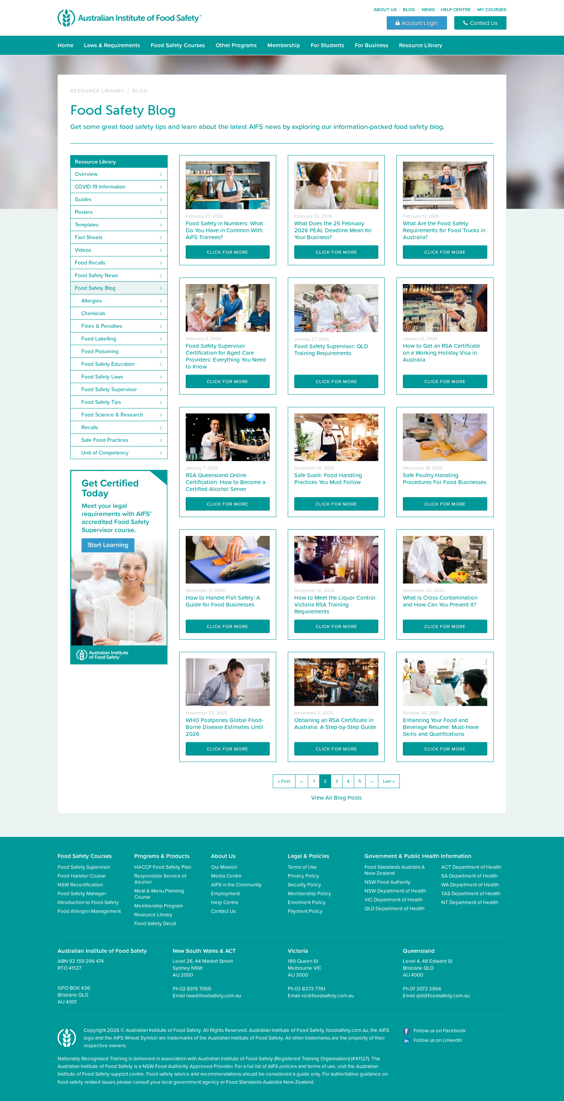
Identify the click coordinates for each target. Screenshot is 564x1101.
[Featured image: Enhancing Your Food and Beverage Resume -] (445, 682)
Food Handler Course (82, 875)
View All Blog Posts (336, 798)
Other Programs (236, 45)
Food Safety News (96, 275)
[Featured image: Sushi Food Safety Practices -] (336, 437)
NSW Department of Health (395, 890)
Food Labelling (98, 338)
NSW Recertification (80, 884)
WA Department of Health (470, 884)
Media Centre (226, 875)
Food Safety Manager (82, 893)
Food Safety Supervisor (109, 389)
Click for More (227, 252)
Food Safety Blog (95, 288)
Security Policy (304, 884)
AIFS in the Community (236, 884)
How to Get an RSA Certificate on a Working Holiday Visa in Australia (441, 353)
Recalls (89, 427)
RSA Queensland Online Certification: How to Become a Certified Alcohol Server (226, 482)
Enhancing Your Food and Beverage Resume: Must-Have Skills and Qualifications (441, 727)
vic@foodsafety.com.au (327, 995)
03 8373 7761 (310, 988)
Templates (87, 224)
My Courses (491, 9)
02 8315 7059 (195, 988)
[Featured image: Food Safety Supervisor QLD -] (336, 307)
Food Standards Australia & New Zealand (394, 869)
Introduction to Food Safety (88, 902)
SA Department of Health (469, 875)
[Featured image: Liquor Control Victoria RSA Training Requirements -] (336, 559)
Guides (83, 199)
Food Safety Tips (101, 402)
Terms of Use (302, 866)
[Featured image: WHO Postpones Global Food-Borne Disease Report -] (228, 682)
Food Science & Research (112, 414)
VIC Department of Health (393, 899)
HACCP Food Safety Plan (162, 866)
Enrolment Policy (307, 902)
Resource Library (420, 45)
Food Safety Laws (102, 376)
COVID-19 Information (100, 186)
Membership (283, 45)
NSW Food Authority (387, 881)
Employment (225, 893)
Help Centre (456, 9)
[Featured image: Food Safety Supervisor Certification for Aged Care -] (228, 307)
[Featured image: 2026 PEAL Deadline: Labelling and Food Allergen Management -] (336, 185)
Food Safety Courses (178, 45)
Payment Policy (305, 910)
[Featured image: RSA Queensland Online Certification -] (228, 437)
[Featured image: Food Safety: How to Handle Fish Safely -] (228, 559)
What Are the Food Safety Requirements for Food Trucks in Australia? (444, 230)
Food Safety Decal (155, 923)
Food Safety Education (108, 364)
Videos (83, 250)
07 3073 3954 (425, 988)
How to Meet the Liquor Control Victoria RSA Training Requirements (335, 604)
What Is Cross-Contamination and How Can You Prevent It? (440, 600)
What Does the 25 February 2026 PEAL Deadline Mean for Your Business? (333, 230)
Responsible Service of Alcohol (160, 878)
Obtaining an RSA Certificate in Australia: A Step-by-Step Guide (335, 723)
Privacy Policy (303, 875)
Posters (84, 212)
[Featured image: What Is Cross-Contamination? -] (445, 559)
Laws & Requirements (112, 45)
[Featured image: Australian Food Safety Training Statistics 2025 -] (228, 185)
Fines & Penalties (101, 326)
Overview (86, 174)
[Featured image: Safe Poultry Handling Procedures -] (445, 437)
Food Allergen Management (89, 910)
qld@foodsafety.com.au (443, 995)
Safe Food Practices (105, 440)
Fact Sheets (89, 237)
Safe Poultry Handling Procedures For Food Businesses (444, 478)
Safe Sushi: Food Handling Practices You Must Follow (328, 478)
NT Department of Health (469, 902)
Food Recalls (90, 262)
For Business (371, 45)
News (428, 9)
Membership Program (158, 905)
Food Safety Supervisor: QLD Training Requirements (331, 349)
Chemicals (93, 313)
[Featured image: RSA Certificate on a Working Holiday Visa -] (445, 307)
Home (65, 45)
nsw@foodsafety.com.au (213, 995)
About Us (385, 9)
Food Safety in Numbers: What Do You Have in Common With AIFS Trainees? (224, 230)
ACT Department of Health (471, 866)
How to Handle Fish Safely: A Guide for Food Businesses (223, 600)
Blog (409, 9)
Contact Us (223, 910)
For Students (327, 45)
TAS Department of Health (470, 893)
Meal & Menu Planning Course (159, 893)
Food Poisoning (100, 351)
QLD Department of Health (394, 908)
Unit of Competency (105, 452)
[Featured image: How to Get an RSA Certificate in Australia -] (336, 682)
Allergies (91, 300)
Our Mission (224, 866)
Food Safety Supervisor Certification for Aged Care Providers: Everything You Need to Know (226, 356)
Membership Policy (309, 893)
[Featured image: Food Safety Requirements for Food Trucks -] (445, 185)
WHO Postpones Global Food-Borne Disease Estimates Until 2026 (225, 727)
